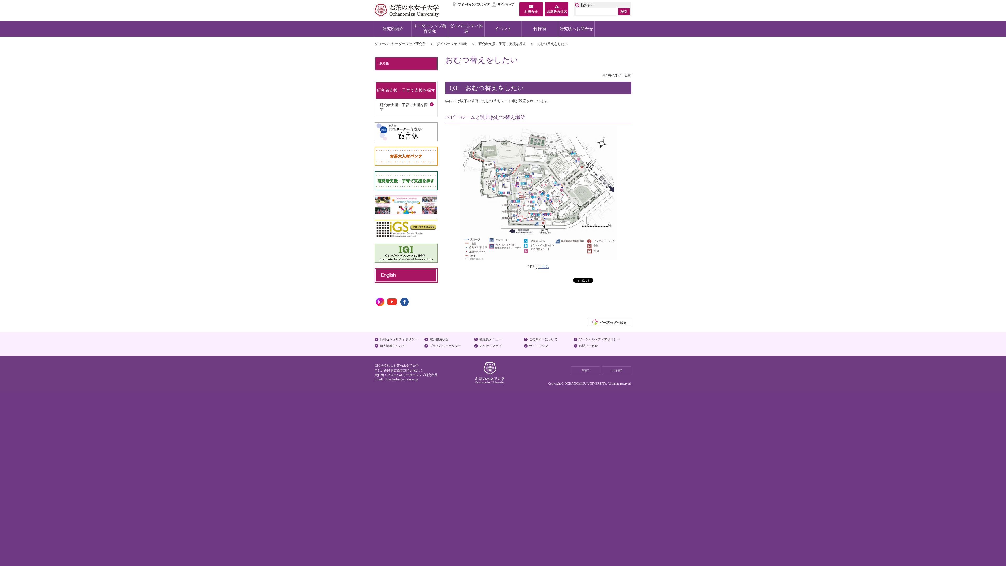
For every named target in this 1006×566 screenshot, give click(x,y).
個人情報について (392, 345)
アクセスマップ (490, 345)
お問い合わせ (588, 345)
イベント (503, 28)
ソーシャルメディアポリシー (599, 339)
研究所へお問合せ (576, 28)
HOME (384, 63)
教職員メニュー (490, 339)
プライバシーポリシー (445, 345)
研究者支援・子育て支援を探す (502, 44)
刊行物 (539, 28)
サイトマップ (503, 4)
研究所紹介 (392, 28)
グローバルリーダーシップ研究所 (400, 44)
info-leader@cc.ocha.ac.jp (402, 379)
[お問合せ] (531, 9)
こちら (543, 267)
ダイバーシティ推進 (466, 29)
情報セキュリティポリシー (399, 339)
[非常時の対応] (556, 9)
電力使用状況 (439, 339)
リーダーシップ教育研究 (429, 29)
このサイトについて (543, 339)
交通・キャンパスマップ (471, 4)
